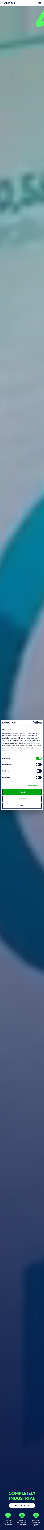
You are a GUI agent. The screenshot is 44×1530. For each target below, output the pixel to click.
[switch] (39, 764)
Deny (22, 805)
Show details (33, 785)
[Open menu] (39, 3)
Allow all (22, 792)
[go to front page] (8, 3)
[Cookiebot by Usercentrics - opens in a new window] (33, 722)
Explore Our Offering (21, 1505)
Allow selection (22, 799)
